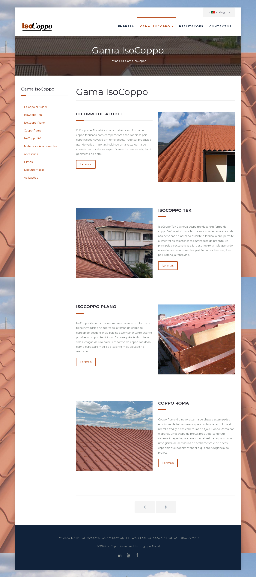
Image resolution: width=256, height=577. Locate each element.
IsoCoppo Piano (34, 122)
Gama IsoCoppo (155, 26)
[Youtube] (128, 555)
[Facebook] (137, 555)
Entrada (115, 61)
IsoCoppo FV (32, 138)
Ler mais (85, 164)
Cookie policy (165, 538)
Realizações (191, 26)
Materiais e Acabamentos (40, 146)
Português (222, 12)
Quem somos (113, 538)
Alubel (156, 546)
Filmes (28, 162)
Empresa (126, 26)
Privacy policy (138, 538)
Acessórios (31, 154)
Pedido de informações (79, 538)
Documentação (34, 170)
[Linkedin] (119, 555)
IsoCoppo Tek (33, 115)
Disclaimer (189, 538)
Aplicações (31, 177)
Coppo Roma (32, 130)
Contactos (220, 26)
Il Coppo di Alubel (35, 107)
